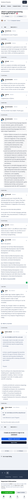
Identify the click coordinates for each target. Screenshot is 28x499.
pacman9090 (8, 43)
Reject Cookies (21, 492)
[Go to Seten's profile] (2, 291)
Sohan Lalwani (8, 331)
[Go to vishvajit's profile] (2, 62)
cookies (10, 483)
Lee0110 (7, 94)
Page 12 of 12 (13, 27)
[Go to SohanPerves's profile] (2, 31)
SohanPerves (8, 31)
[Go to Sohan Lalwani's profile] (2, 332)
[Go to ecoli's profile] (2, 20)
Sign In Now (14, 442)
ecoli (5, 20)
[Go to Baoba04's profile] (2, 225)
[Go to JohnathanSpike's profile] (2, 80)
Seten (6, 290)
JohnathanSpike (9, 79)
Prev (5, 27)
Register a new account (14, 439)
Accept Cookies (8, 492)
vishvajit (7, 61)
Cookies (21, 476)
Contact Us (15, 476)
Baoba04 (7, 224)
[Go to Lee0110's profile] (2, 95)
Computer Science (15, 20)
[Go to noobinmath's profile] (2, 195)
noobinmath (8, 194)
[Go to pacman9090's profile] (2, 44)
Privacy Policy (8, 476)
